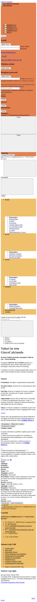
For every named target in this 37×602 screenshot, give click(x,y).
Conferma (11, 155)
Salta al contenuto (6, 2)
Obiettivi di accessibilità (12, 558)
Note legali (8, 550)
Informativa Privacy (11, 552)
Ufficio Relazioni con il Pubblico (15, 554)
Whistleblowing (10, 559)
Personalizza (5, 424)
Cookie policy (9, 548)
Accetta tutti (8, 426)
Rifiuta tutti (17, 424)
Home (7, 338)
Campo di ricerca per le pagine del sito (13, 317)
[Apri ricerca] (20, 168)
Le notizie (8, 341)
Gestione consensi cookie (13, 561)
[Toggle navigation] (17, 186)
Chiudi (3, 100)
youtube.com (5, 460)
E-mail (22, 78)
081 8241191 (12, 524)
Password (23, 49)
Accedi (4, 36)
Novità (7, 339)
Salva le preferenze (17, 503)
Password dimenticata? (8, 52)
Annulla (4, 155)
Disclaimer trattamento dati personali (12, 582)
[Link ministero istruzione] (10, 3)
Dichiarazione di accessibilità (14, 556)
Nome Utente (24, 46)
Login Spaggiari (19, 86)
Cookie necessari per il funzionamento (13, 450)
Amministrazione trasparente (14, 563)
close (3, 196)
